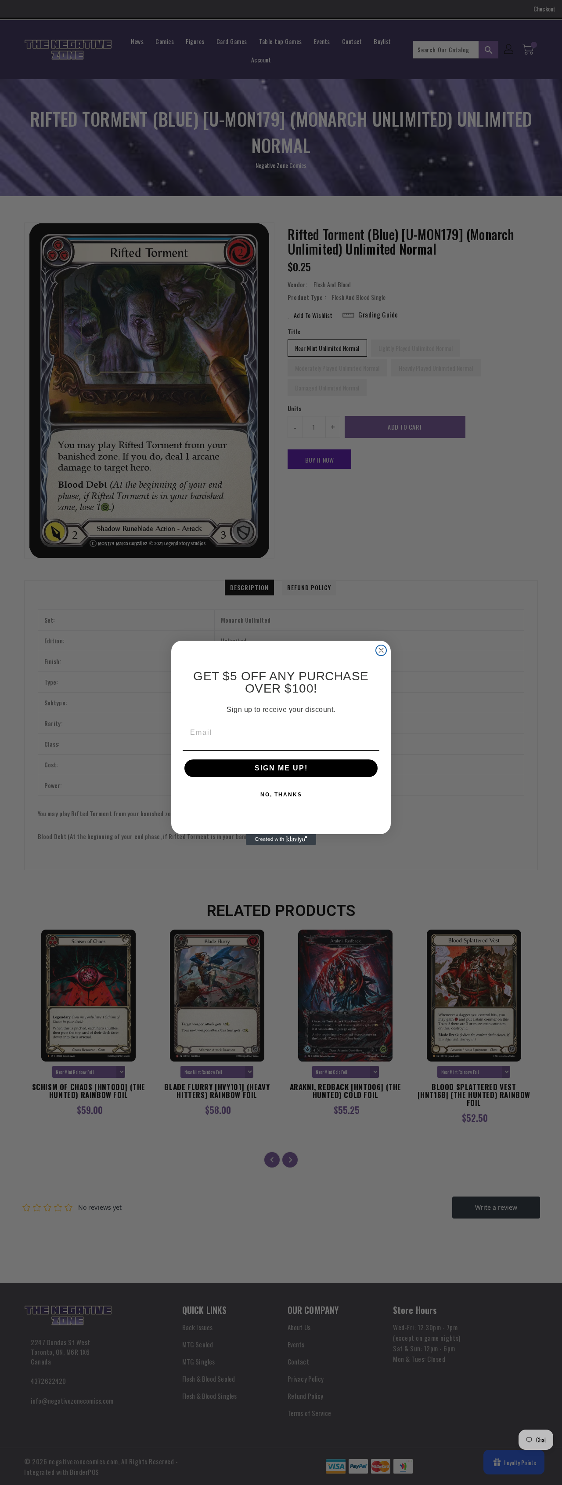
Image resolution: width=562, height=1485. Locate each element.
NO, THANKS (281, 795)
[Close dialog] (381, 650)
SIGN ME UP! (281, 768)
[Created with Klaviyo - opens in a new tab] (281, 839)
